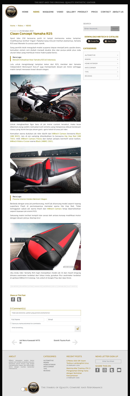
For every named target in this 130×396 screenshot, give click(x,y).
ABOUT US (118, 12)
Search (115, 28)
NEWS (36, 12)
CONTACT (106, 12)
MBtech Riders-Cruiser (20, 141)
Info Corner (101, 67)
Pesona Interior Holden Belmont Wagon (30, 199)
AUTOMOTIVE (48, 360)
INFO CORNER (48, 366)
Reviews (101, 76)
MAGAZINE (48, 12)
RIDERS (46, 362)
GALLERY (71, 12)
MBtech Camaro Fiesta (31, 139)
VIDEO (60, 12)
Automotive (101, 55)
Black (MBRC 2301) (44, 141)
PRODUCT (83, 12)
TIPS (45, 368)
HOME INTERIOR (49, 364)
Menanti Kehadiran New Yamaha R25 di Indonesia (34, 60)
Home (12, 26)
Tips (101, 72)
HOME (25, 12)
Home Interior (101, 63)
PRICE (94, 12)
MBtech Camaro (59, 134)
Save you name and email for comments (26, 323)
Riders (20, 26)
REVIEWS (46, 371)
